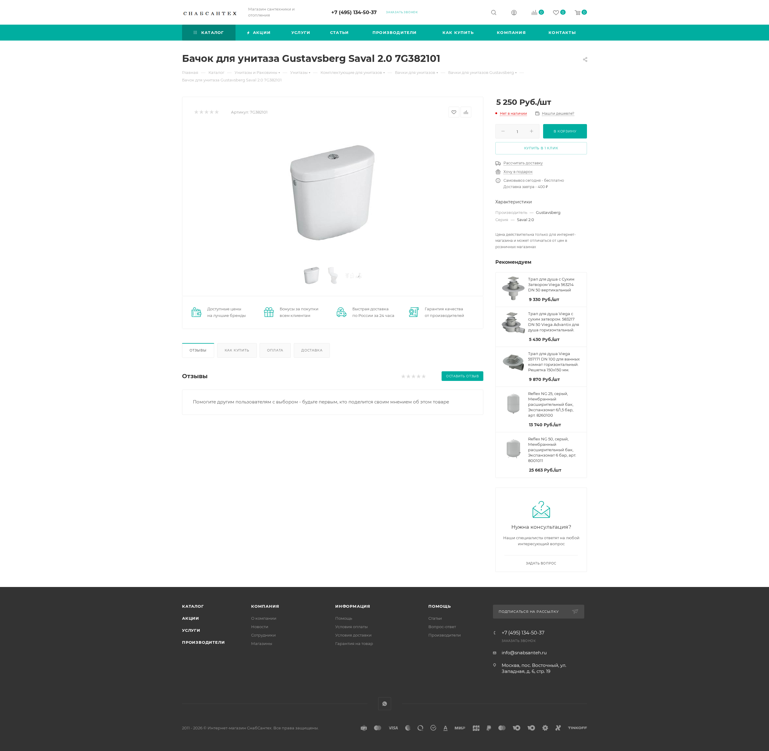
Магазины (261, 643)
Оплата (275, 350)
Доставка (311, 350)
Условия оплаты (351, 626)
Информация (352, 606)
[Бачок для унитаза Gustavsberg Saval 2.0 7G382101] (332, 192)
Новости (259, 626)
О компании (263, 618)
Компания (265, 606)
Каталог (193, 606)
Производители (203, 642)
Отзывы (198, 350)
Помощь (343, 618)
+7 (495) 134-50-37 (354, 12)
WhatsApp (384, 703)
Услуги (191, 630)
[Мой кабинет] (514, 13)
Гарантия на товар (354, 643)
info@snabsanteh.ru (524, 652)
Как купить (237, 350)
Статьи (435, 618)
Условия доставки (353, 635)
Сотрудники (263, 635)
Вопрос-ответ (442, 626)
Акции (190, 618)
